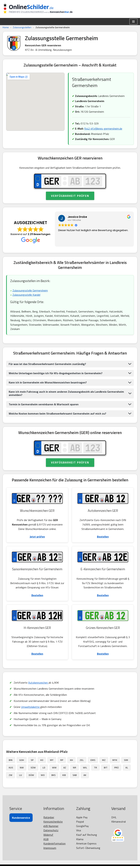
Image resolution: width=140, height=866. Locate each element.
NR (74, 767)
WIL (85, 767)
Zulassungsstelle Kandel (26, 295)
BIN (10, 760)
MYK (114, 760)
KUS (11, 767)
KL (126, 767)
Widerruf (48, 835)
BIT (105, 767)
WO (43, 775)
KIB (64, 775)
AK (84, 775)
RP (61, 760)
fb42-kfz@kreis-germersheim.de (103, 128)
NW (22, 767)
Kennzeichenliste (53, 822)
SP (32, 760)
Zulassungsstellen (22, 27)
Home (6, 27)
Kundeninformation (54, 843)
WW (54, 767)
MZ (104, 760)
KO (41, 760)
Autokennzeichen (38, 683)
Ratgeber (48, 817)
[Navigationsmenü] (133, 21)
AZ (64, 767)
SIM (126, 760)
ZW (10, 775)
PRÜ (116, 767)
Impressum (49, 848)
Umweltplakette (30, 707)
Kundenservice (21, 818)
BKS (53, 775)
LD (44, 767)
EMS (92, 760)
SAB (75, 775)
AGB (45, 839)
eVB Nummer (50, 826)
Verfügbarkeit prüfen (70, 196)
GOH (21, 760)
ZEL (82, 760)
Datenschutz (50, 830)
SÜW (33, 767)
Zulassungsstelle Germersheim (30, 290)
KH (71, 760)
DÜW (31, 775)
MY (51, 760)
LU (20, 775)
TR (95, 767)
